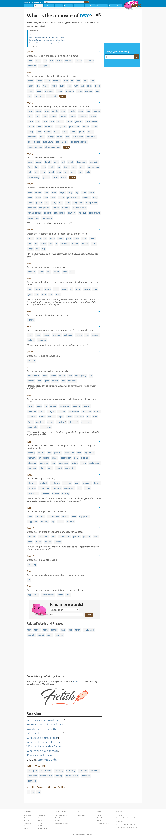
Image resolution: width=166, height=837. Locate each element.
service (51, 416)
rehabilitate (52, 96)
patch (41, 411)
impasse (45, 493)
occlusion (44, 463)
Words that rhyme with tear (44, 729)
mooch (60, 121)
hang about (78, 202)
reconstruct (65, 406)
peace (55, 458)
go (136, 57)
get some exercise (79, 142)
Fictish (76, 681)
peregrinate (61, 126)
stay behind (59, 213)
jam (29, 243)
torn (29, 630)
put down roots (79, 208)
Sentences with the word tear (45, 724)
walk (45, 116)
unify (30, 60)
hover (61, 197)
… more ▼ (35, 46)
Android (81, 818)
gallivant (79, 121)
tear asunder (46, 771)
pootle (94, 126)
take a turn (48, 142)
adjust (61, 416)
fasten (64, 289)
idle (92, 81)
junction (86, 536)
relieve (79, 335)
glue (30, 294)
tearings (59, 635)
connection (70, 468)
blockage (85, 458)
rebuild (53, 406)
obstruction (66, 458)
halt (88, 111)
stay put (82, 213)
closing (31, 453)
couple (79, 60)
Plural (40, 820)
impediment (69, 488)
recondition (74, 411)
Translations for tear (39, 755)
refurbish (32, 416)
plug (53, 463)
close (97, 86)
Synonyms (28, 6)
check (70, 162)
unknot (31, 340)
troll (67, 137)
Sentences (68, 6)
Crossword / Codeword (62, 823)
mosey (93, 116)
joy (53, 521)
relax (30, 335)
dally (95, 197)
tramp (69, 121)
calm (30, 516)
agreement (89, 453)
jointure (76, 536)
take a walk (77, 137)
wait (76, 86)
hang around (91, 202)
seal (76, 458)
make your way (35, 147)
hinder (51, 167)
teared (41, 635)
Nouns (26, 826)
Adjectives (41, 815)
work (68, 595)
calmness (40, 516)
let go (79, 91)
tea (38, 792)
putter (81, 131)
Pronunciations (115, 6)
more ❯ (63, 96)
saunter (96, 111)
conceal (31, 272)
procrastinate (93, 167)
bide (46, 197)
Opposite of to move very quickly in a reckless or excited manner (51, 43)
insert (30, 86)
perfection (69, 453)
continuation (94, 463)
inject (94, 243)
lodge (30, 249)
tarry (73, 172)
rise (29, 96)
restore (76, 406)
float (70, 376)
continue (86, 197)
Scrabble (57, 820)
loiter (39, 131)
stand (51, 172)
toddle (73, 131)
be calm (31, 360)
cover (41, 272)
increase (49, 91)
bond (56, 289)
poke (47, 111)
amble (55, 111)
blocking (32, 488)
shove (92, 238)
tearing (54, 630)
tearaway (59, 771)
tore (70, 630)
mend (54, 86)
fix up (30, 422)
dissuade (94, 162)
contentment (53, 516)
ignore (31, 320)
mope (56, 131)
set (37, 249)
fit (56, 243)
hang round (44, 208)
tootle (39, 126)
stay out (71, 213)
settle (91, 192)
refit (95, 416)
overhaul (32, 411)
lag (59, 167)
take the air (91, 137)
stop (66, 172)
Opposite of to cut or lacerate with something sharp (47, 40)
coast (45, 376)
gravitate (72, 381)
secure (50, 422)
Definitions (49, 6)
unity (50, 468)
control (65, 516)
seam (96, 536)
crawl (30, 111)
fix (72, 81)
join (45, 60)
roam (30, 121)
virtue (60, 595)
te (33, 792)
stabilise (60, 422)
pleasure (70, 521)
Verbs (26, 828)
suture (38, 542)
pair (50, 294)
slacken (95, 335)
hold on (55, 208)
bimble (86, 126)
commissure (64, 536)
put (36, 243)
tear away (70, 771)
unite (38, 60)
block (77, 483)
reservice (79, 416)
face (30, 167)
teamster (32, 781)
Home (99, 815)
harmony (32, 458)
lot (29, 580)
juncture (57, 453)
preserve (70, 91)
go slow (46, 177)
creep (38, 111)
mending (32, 565)
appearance (33, 595)
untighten (68, 335)
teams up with (72, 776)
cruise (31, 126)
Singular (40, 823)
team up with (46, 776)
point (30, 542)
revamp (86, 406)
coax (47, 81)
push (62, 86)
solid (79, 453)
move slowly (33, 177)
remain (38, 192)
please (59, 91)
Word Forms (102, 6)
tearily (50, 635)
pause (39, 202)
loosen (46, 335)
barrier (97, 483)
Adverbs (41, 818)
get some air (61, 142)
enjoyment (84, 516)
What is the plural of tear (42, 737)
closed (59, 468)
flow (39, 381)
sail (91, 376)
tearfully (31, 635)
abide (38, 197)
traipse (72, 116)
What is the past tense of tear (45, 733)
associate (89, 60)
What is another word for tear (45, 720)
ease (38, 335)
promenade (74, 126)
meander (83, 116)
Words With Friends (61, 818)
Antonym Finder (47, 759)
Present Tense (42, 828)
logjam (87, 488)
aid (82, 86)
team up (58, 776)
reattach (61, 411)
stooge (51, 137)
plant (38, 238)
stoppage (32, 463)
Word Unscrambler (61, 815)
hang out (32, 208)
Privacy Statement (103, 823)
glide (47, 381)
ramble (63, 116)
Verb (30, 34)
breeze (55, 381)
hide (97, 91)
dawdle (72, 111)
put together (46, 427)
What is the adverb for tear (43, 742)
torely (77, 630)
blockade (43, 483)
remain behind (34, 213)
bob (63, 381)
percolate (32, 137)
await (54, 192)
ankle (42, 137)
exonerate (39, 96)
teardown (83, 771)
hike (52, 121)
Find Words (90, 6)
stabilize (73, 422)
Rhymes (59, 6)
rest (36, 172)
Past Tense (41, 826)
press (43, 243)
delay (80, 111)
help (85, 81)
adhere (86, 289)
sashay (47, 131)
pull (29, 172)
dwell (53, 197)
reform (97, 411)
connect (68, 60)
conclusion (63, 463)
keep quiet (32, 427)
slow (30, 116)
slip (43, 249)
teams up (86, 776)
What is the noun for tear (42, 750)
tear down (94, 771)
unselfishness (48, 595)
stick (30, 197)
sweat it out (33, 218)
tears (63, 630)
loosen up (41, 340)
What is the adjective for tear (45, 746)
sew (69, 86)
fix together (44, 66)
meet (82, 167)
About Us (100, 818)
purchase (32, 468)
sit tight (47, 213)
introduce (65, 243)
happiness (32, 521)
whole (42, 468)
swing (59, 137)
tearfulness (89, 630)
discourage (82, 162)
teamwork (32, 776)
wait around (47, 218)
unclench (57, 335)
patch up (40, 422)
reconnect (86, 411)
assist (39, 91)
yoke (58, 294)
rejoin (69, 416)
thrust (60, 238)
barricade (67, 483)
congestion (44, 488)
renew (42, 416)
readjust (51, 411)
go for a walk (34, 142)
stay (37, 116)
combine (32, 66)
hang (70, 192)
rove (45, 121)
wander (53, 116)
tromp (30, 131)
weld (44, 294)
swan (64, 131)
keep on (66, 208)
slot (50, 243)
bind (95, 289)
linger (90, 131)
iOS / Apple (81, 815)
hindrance (56, 488)
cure (66, 81)
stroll (63, 111)
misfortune (44, 458)
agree (30, 81)
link (51, 60)
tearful (37, 630)
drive (76, 238)
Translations (78, 6)
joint (54, 536)
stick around (94, 213)
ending (75, 463)
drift (37, 121)
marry (45, 86)
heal (78, 81)
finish (83, 463)
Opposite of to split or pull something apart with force (47, 37)
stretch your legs (53, 147)
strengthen (86, 422)
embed (75, 243)
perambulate (91, 121)
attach (59, 60)
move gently (80, 376)
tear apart (32, 771)
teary (45, 630)
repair (30, 91)
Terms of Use (101, 820)
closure (41, 453)
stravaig (48, 126)
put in (52, 238)
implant (85, 243)
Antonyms (39, 6)
